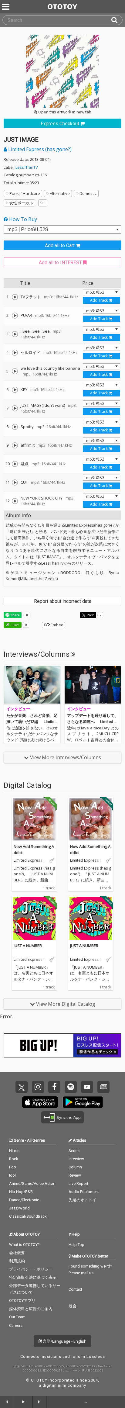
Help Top (76, 1244)
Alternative (60, 193)
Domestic (87, 193)
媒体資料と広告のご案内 (30, 1308)
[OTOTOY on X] (21, 1087)
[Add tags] (42, 202)
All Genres (36, 1140)
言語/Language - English (64, 1341)
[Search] (116, 20)
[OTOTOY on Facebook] (54, 1087)
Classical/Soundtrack (28, 1216)
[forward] (39, 1402)
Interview (76, 1159)
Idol (12, 1175)
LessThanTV (26, 167)
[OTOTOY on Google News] (103, 1087)
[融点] (15, 464)
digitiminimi (54, 1385)
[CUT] (15, 482)
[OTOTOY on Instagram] (38, 1087)
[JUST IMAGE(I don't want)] (15, 408)
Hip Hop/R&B (21, 1191)
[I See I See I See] (15, 334)
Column (75, 1167)
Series (74, 1150)
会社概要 (17, 1253)
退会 (72, 1306)
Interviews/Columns (37, 654)
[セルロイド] (15, 352)
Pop (12, 1167)
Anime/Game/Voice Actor (31, 1183)
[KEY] (15, 389)
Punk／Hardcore (24, 193)
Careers (15, 1325)
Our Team (17, 1317)
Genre (19, 1140)
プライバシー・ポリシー (30, 1269)
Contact (75, 1289)
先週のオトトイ (82, 1200)
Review (75, 1175)
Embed (56, 625)
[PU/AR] (15, 315)
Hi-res (14, 1150)
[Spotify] (15, 427)
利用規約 (17, 1261)
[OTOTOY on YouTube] (87, 1087)
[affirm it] (15, 445)
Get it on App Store (40, 1102)
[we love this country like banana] (15, 371)
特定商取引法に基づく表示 (32, 1277)
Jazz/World (19, 1208)
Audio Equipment (84, 1191)
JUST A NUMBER (28, 945)
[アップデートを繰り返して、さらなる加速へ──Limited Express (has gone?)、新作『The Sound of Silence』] (93, 685)
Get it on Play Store (82, 1102)
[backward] (7, 1402)
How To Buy (22, 219)
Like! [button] (15, 624)
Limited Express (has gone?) (39, 149)
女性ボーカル (21, 203)
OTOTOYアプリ (22, 1300)
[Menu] (6, 6)
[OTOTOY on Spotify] (71, 1087)
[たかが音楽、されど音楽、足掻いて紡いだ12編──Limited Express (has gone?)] (32, 685)
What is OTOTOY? (24, 1244)
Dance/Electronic (24, 1200)
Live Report (78, 1183)
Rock (13, 1159)
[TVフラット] (15, 297)
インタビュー (18, 709)
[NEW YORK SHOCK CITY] (15, 501)
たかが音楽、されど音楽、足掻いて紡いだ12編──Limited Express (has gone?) (32, 721)
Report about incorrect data (62, 601)
